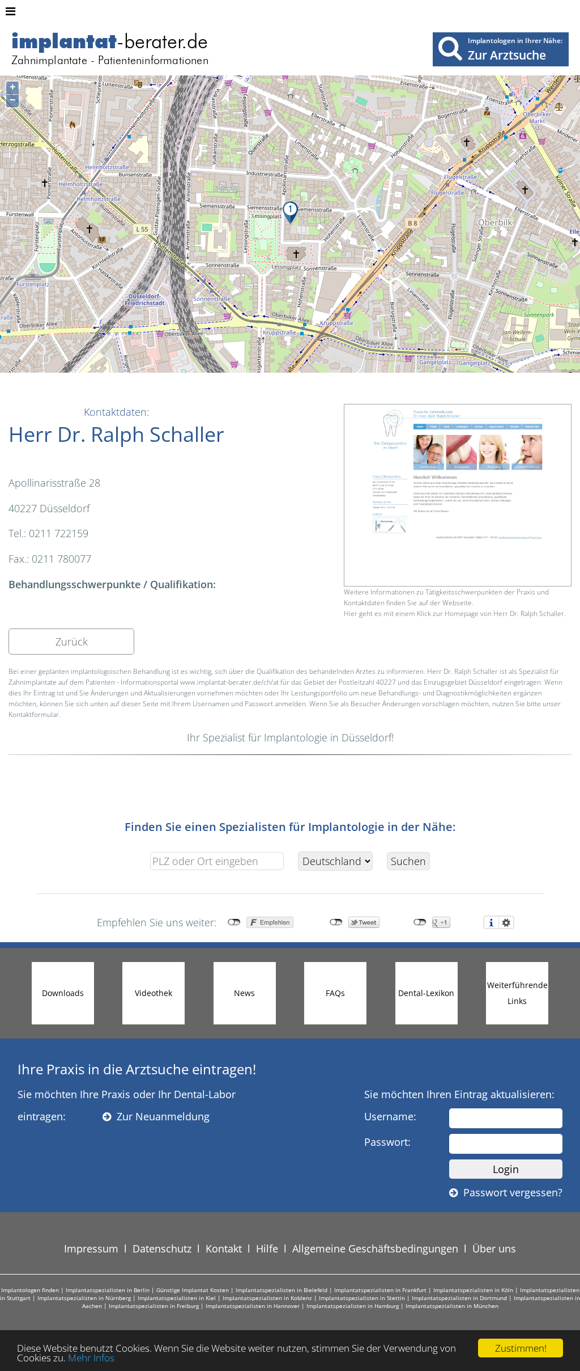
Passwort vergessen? (510, 1192)
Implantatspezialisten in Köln (473, 1290)
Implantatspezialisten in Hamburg (352, 1306)
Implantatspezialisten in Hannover (253, 1306)
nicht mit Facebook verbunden (234, 922)
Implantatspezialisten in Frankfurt (380, 1290)
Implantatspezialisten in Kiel (177, 1298)
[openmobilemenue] (10, 11)
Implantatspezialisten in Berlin (108, 1290)
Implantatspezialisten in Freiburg (154, 1306)
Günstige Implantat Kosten (192, 1290)
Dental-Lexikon (426, 993)
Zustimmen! (521, 1348)
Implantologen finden (30, 1290)
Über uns (494, 1248)
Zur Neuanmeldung (160, 1116)
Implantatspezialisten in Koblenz (267, 1298)
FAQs (335, 993)
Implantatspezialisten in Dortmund (459, 1298)
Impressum (91, 1248)
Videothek (153, 993)
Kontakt (224, 1248)
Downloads (63, 993)
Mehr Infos (91, 1357)
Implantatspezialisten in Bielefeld (281, 1290)
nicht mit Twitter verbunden (336, 922)
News (244, 993)
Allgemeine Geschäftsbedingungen (375, 1248)
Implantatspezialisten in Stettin (362, 1298)
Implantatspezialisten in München (452, 1306)
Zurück (72, 641)
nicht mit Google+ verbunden (420, 922)
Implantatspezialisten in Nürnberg (84, 1298)
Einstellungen (506, 922)
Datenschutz (162, 1248)
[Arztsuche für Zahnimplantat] (450, 48)
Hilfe (267, 1248)
